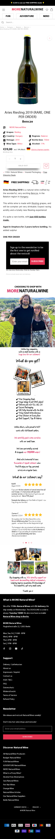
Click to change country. (40, 150)
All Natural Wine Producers (14, 754)
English (36, 807)
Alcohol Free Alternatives (13, 777)
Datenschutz (8, 688)
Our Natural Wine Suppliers (14, 796)
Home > (3, 27)
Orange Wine (8, 789)
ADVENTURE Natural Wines (14, 765)
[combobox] (21, 22)
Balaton (44, 136)
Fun (8, 16)
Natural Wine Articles (12, 792)
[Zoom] (49, 38)
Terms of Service (10, 695)
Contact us (7, 676)
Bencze (27, 121)
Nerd (46, 16)
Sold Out (23, 166)
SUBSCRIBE (37, 261)
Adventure (27, 16)
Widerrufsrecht (9, 692)
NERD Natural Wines (11, 769)
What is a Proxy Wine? (12, 773)
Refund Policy (9, 699)
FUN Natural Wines (11, 762)
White (19, 144)
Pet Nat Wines (9, 785)
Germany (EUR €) (20, 807)
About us (7, 668)
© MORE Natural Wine (27, 810)
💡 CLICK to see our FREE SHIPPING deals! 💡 (27, 3)
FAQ (5, 684)
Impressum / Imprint (11, 672)
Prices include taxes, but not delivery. (18, 274)
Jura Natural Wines (11, 781)
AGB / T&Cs (7, 680)
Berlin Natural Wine (11, 800)
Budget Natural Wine (12, 758)
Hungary (24, 196)
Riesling (17, 132)
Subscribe (27, 737)
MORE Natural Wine (17, 127)
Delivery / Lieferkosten (12, 665)
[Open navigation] (3, 9)
